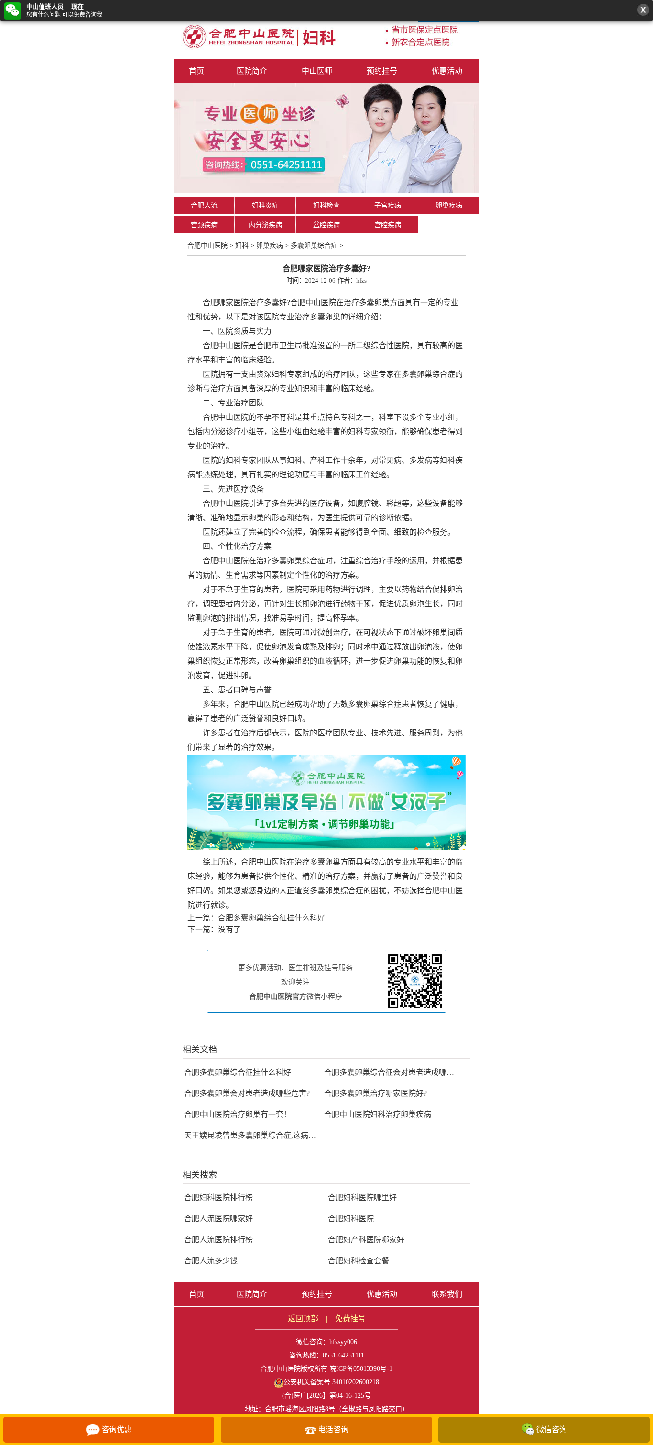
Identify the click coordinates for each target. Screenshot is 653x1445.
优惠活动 (447, 71)
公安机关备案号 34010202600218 (331, 1382)
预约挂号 (382, 71)
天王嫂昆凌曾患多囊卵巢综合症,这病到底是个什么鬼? (274, 1135)
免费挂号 (350, 1318)
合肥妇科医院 (349, 1219)
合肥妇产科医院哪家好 (364, 1240)
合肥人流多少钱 (211, 1261)
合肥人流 (204, 205)
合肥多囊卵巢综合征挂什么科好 (271, 918)
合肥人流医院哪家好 (218, 1219)
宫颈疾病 (204, 225)
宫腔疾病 (387, 225)
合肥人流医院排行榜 (218, 1240)
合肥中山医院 (207, 245)
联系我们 (447, 1294)
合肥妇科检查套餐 (356, 1261)
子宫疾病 (387, 205)
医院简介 (252, 71)
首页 (196, 71)
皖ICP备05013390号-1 (360, 1368)
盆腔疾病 (326, 225)
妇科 (242, 245)
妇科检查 (326, 205)
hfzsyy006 (343, 1342)
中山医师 (317, 71)
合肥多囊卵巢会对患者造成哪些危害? (247, 1093)
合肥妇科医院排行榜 (218, 1197)
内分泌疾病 (265, 225)
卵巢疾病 (448, 205)
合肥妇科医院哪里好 (360, 1197)
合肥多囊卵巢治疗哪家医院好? (375, 1093)
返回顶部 (303, 1318)
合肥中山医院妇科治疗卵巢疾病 (377, 1114)
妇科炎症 (265, 205)
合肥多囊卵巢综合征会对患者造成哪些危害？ (400, 1072)
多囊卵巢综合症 (314, 245)
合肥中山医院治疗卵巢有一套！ (237, 1114)
